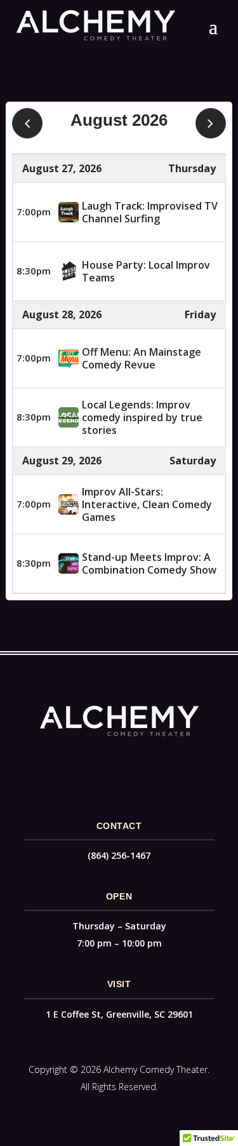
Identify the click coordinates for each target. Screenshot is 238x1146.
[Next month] (210, 123)
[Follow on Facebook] (106, 765)
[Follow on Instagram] (132, 765)
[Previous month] (27, 123)
